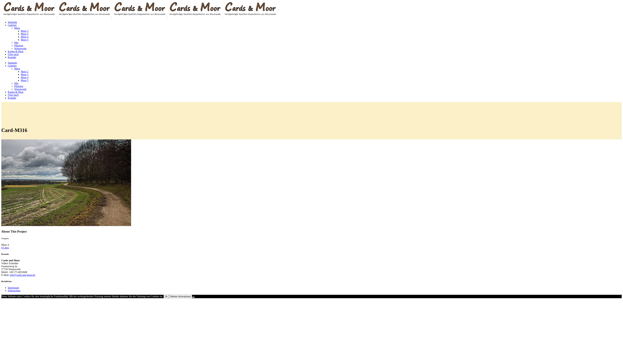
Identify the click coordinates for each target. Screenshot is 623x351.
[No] (193, 297)
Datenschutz (14, 290)
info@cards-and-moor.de (22, 275)
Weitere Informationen (180, 296)
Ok (166, 296)
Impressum (13, 287)
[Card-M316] (66, 225)
